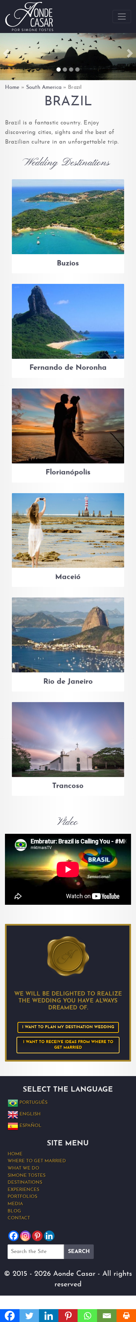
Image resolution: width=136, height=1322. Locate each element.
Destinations (25, 1182)
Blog (14, 1211)
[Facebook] (13, 1236)
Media (15, 1204)
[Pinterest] (37, 1236)
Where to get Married (37, 1161)
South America (43, 87)
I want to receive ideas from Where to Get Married (69, 1045)
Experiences (23, 1189)
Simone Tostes (27, 1175)
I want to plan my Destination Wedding (68, 1027)
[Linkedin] (49, 1236)
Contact (19, 1218)
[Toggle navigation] (122, 16)
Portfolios (22, 1196)
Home (12, 87)
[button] (6, 53)
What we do (23, 1168)
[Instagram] (25, 1236)
